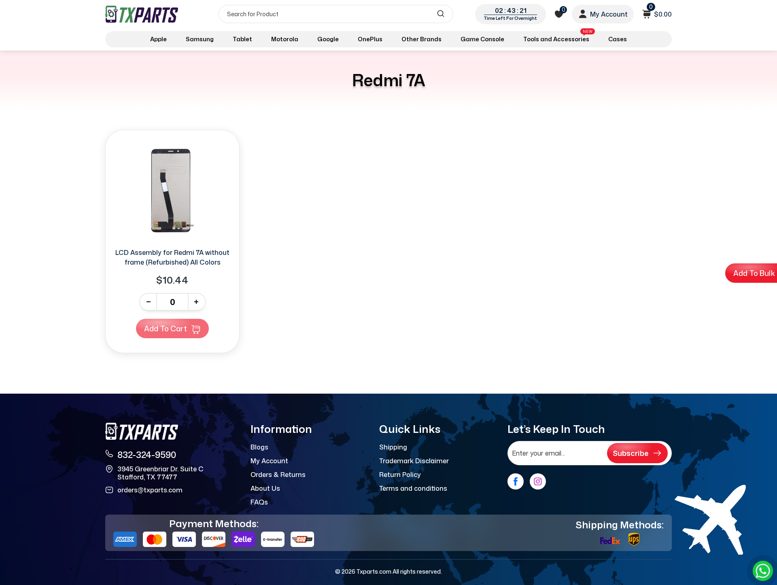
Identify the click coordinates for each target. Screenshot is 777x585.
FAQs (259, 502)
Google (328, 39)
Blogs (259, 447)
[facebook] (515, 481)
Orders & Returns (278, 475)
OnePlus (370, 39)
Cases (617, 39)
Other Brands (421, 39)
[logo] (142, 14)
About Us (265, 488)
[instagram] (538, 481)
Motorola (284, 39)
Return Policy (400, 475)
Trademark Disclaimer (414, 461)
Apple (158, 39)
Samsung (200, 39)
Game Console (482, 39)
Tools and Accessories (557, 37)
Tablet (242, 39)
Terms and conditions (413, 488)
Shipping (393, 447)
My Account (269, 461)
